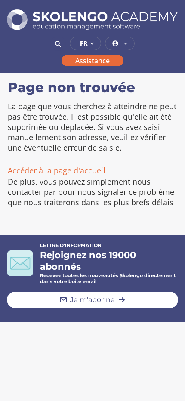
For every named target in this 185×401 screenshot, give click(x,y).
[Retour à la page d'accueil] (92, 20)
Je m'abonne (92, 300)
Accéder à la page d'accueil (56, 170)
